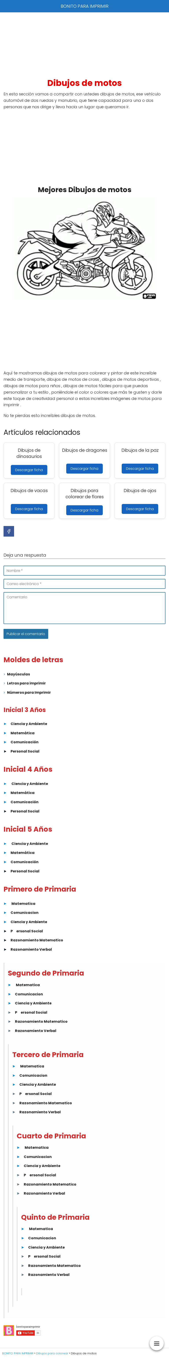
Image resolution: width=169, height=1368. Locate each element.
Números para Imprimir (29, 692)
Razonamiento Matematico (37, 940)
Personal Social (25, 751)
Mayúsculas (18, 674)
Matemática (23, 733)
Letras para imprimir (26, 683)
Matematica (23, 903)
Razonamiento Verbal (31, 949)
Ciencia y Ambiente (29, 723)
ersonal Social (29, 931)
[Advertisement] (84, 45)
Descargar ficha (29, 469)
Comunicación (25, 742)
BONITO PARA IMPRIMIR (84, 6)
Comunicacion (25, 912)
